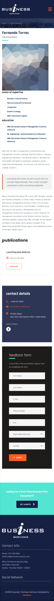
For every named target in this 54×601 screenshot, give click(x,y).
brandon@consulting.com (20, 306)
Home (4, 23)
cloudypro (27, 595)
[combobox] (27, 434)
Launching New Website (18, 252)
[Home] (16, 9)
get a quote (25, 504)
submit (19, 457)
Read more (14, 266)
